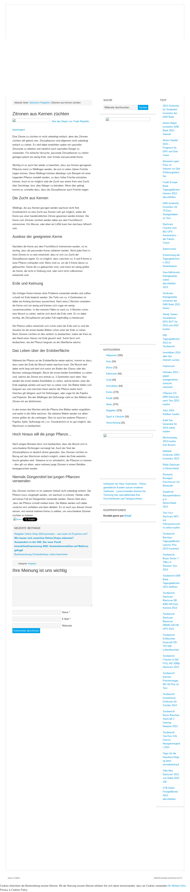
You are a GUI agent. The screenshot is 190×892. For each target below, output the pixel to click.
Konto (109, 392)
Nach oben (14, 878)
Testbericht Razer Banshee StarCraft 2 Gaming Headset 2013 (171, 719)
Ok (169, 885)
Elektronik (111, 373)
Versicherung (113, 422)
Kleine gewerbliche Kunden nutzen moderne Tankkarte (124, 487)
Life (52, 35)
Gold (101, 28)
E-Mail (65, 619)
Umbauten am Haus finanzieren (120, 483)
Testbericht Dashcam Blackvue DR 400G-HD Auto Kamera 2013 (170, 600)
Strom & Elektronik (77, 28)
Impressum (169, 366)
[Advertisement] (95, 67)
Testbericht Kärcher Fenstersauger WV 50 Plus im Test (171, 680)
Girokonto (139, 28)
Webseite (67, 625)
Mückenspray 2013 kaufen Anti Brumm (170, 441)
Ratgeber (45, 102)
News (12, 28)
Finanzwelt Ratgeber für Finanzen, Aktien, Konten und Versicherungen (95, 14)
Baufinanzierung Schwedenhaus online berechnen (41, 554)
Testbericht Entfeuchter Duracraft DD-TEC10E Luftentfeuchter (171, 642)
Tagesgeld (36, 35)
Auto (108, 361)
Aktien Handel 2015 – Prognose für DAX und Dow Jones (170, 148)
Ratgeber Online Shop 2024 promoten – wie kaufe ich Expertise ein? (51, 534)
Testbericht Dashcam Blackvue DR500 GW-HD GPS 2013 (171, 621)
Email (128, 515)
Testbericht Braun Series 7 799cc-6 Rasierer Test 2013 (171, 562)
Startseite (34, 102)
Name (65, 612)
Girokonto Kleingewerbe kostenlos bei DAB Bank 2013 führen (171, 301)
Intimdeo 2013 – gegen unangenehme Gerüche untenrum (171, 379)
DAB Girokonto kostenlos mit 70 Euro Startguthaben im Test (171, 210)
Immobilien (118, 28)
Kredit (157, 28)
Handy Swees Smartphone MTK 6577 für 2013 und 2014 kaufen (170, 322)
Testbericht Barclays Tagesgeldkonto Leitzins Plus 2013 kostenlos (171, 541)
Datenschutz (169, 249)
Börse (52, 28)
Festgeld (15, 35)
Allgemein (111, 355)
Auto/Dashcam (32, 28)
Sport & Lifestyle (115, 416)
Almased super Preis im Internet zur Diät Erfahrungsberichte (171, 169)
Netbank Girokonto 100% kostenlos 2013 (171, 455)
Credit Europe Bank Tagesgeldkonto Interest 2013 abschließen (171, 189)
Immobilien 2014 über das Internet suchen (171, 356)
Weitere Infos (179, 885)
